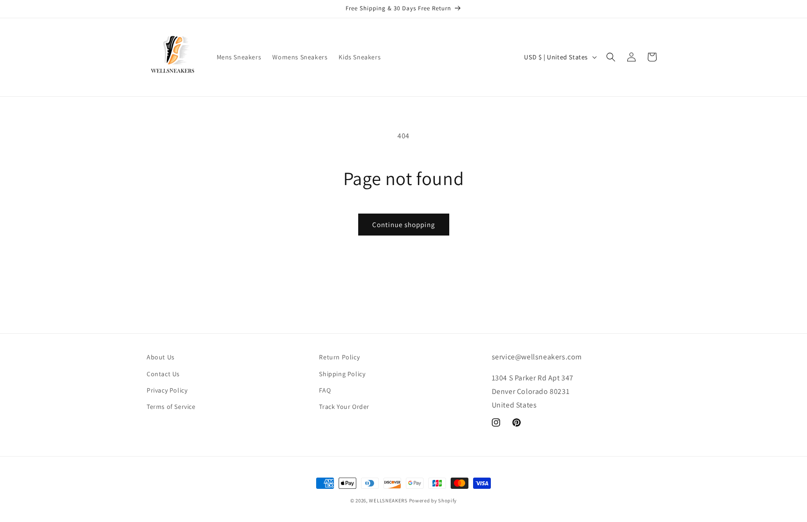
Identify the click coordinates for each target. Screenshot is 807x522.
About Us (161, 357)
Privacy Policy (167, 390)
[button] (611, 57)
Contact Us (163, 374)
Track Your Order (344, 406)
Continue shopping (403, 224)
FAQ (325, 390)
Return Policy (339, 357)
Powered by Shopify (433, 500)
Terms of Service (171, 406)
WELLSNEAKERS (388, 500)
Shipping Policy (342, 374)
